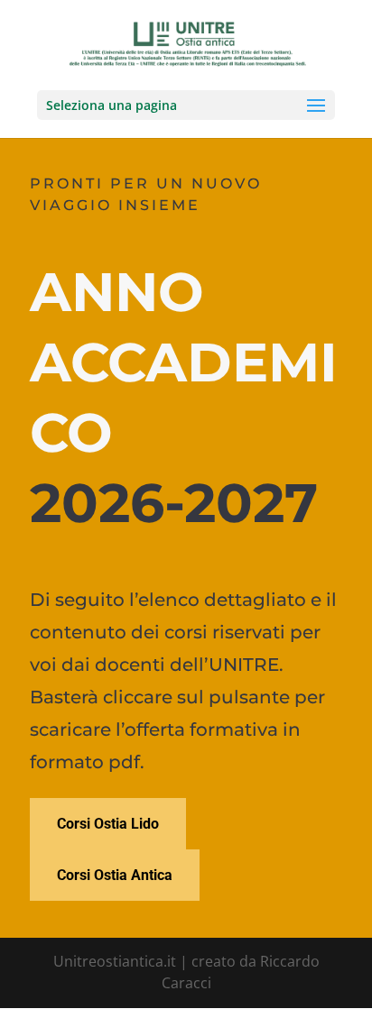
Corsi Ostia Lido (108, 823)
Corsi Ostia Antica (114, 875)
